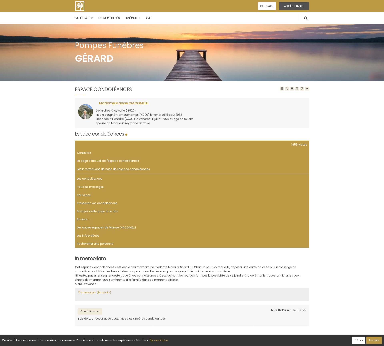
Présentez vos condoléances (97, 203)
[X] (287, 89)
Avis (148, 18)
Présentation (84, 18)
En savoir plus (159, 340)
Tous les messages (90, 187)
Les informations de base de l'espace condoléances (113, 169)
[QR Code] (302, 89)
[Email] (292, 89)
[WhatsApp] (297, 89)
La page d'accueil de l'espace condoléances (108, 161)
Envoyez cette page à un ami (97, 211)
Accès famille (294, 6)
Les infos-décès (88, 236)
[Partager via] (307, 89)
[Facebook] (282, 89)
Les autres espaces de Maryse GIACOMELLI (106, 227)
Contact (267, 6)
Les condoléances (89, 179)
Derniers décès (109, 18)
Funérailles (133, 18)
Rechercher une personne (95, 244)
